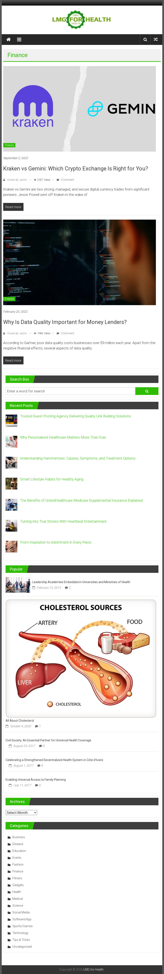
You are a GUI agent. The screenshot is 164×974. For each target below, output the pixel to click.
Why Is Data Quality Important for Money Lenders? (65, 322)
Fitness (17, 878)
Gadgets (18, 885)
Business (18, 837)
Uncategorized (22, 946)
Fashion (17, 864)
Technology (20, 933)
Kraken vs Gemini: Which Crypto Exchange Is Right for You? (75, 168)
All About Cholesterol (20, 720)
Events (16, 857)
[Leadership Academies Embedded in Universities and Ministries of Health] (18, 584)
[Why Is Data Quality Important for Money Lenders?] (79, 262)
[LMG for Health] (8, 39)
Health (16, 892)
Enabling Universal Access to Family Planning (36, 779)
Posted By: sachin (17, 179)
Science (17, 905)
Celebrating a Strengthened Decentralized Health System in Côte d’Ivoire (54, 760)
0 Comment (67, 179)
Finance (9, 145)
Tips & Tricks (21, 939)
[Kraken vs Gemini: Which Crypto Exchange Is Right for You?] (79, 108)
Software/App (21, 919)
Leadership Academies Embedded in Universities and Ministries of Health (81, 582)
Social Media (21, 912)
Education (19, 851)
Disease (17, 844)
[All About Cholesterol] (81, 658)
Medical (17, 898)
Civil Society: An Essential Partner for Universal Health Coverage (48, 740)
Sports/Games (22, 926)
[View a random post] (156, 39)
